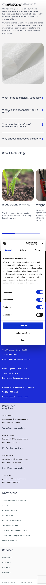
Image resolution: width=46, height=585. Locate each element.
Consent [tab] (8, 250)
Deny (23, 340)
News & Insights (9, 540)
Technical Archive (10, 525)
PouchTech (7, 557)
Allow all (23, 326)
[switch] (39, 300)
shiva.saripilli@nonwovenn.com (16, 378)
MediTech (6, 572)
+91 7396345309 (11, 373)
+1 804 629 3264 (11, 392)
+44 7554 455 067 (14, 462)
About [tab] (37, 250)
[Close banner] (42, 243)
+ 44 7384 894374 (11, 354)
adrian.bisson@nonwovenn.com (15, 419)
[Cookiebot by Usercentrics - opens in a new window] (27, 243)
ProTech (6, 567)
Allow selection (23, 333)
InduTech (6, 562)
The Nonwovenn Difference (14, 500)
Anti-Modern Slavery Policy (14, 530)
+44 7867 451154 (13, 422)
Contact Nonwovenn (11, 520)
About (5, 505)
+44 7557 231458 (13, 442)
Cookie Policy (26, 582)
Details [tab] (23, 250)
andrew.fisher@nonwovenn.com (15, 459)
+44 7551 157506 (13, 482)
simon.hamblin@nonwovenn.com (17, 359)
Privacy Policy (8, 582)
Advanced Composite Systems (16, 535)
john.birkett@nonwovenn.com (14, 479)
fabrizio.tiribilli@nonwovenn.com (15, 439)
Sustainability (8, 515)
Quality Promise (9, 510)
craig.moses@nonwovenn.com (16, 397)
